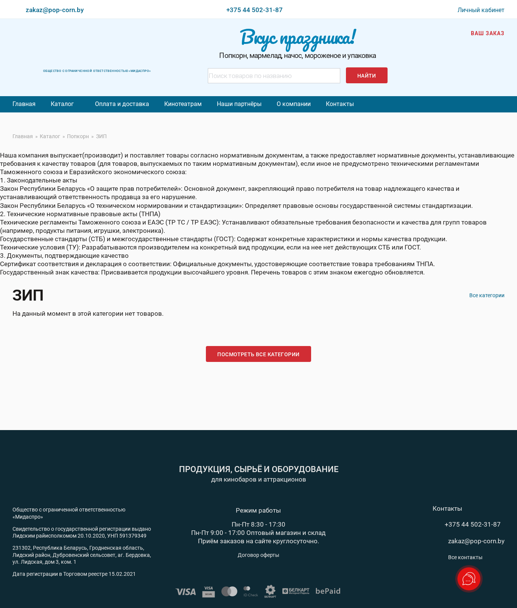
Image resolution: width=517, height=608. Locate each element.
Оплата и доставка (122, 104)
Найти (366, 76)
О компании (294, 104)
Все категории (487, 295)
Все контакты (465, 557)
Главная (24, 104)
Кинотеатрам (183, 104)
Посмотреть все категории (258, 354)
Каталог (62, 104)
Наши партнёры (239, 104)
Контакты (340, 104)
